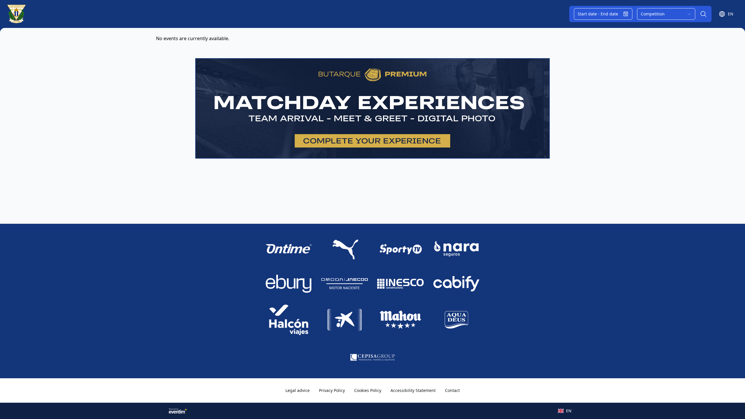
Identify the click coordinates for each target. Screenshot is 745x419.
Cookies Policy (367, 390)
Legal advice (297, 390)
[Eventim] (178, 411)
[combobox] (666, 14)
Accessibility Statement (413, 390)
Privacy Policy (332, 390)
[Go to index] (16, 14)
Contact (452, 390)
